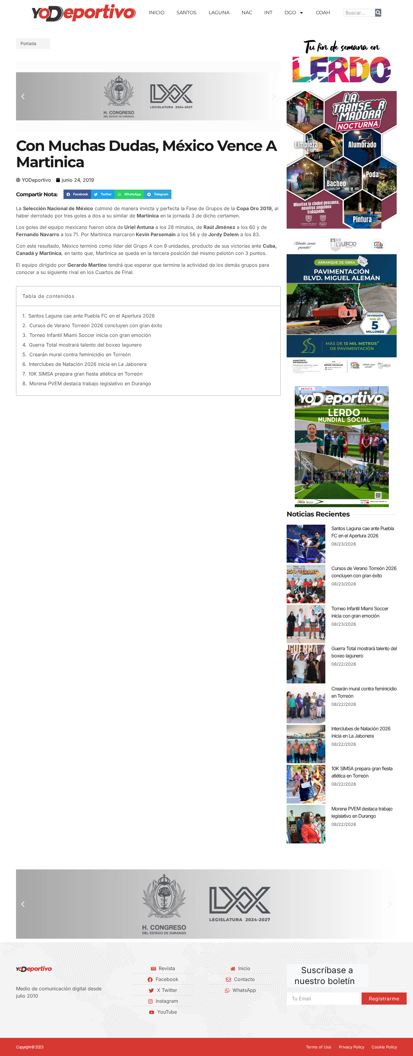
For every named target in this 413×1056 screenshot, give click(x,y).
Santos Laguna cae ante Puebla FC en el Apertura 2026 (91, 316)
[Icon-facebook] (18, 1012)
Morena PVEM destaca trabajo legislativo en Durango (90, 383)
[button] (23, 96)
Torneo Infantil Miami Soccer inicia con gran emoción (90, 335)
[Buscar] (378, 13)
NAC (247, 12)
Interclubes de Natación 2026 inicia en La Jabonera (88, 364)
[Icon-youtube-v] (49, 1012)
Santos (187, 12)
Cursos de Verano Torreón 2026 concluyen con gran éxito (95, 325)
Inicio (156, 12)
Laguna (219, 12)
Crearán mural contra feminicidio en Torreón (80, 354)
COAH (323, 12)
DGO (290, 12)
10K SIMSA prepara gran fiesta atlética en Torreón (85, 374)
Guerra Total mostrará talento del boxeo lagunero (85, 345)
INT (268, 12)
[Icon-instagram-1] (39, 1012)
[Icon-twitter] (28, 1012)
